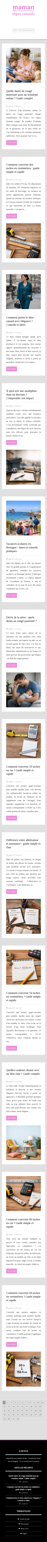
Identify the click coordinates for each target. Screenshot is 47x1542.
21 (4, 1411)
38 (40, 1415)
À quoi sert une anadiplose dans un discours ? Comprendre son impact (21, 394)
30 (4, 1415)
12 (4, 1406)
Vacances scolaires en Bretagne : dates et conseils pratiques (22, 547)
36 (31, 1415)
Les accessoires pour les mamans (29, 1461)
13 (9, 1406)
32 (13, 1415)
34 (22, 1415)
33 (18, 1415)
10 (38, 1402)
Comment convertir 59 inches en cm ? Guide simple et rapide (23, 770)
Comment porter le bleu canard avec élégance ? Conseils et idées (20, 321)
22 (9, 1411)
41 (13, 1419)
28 (35, 1411)
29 (40, 1411)
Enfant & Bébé (24, 1519)
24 (18, 1411)
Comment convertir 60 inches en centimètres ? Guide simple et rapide (23, 1296)
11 (42, 1402)
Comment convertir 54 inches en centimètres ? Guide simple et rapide (23, 996)
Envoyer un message (23, 30)
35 (26, 1415)
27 (31, 1411)
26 (26, 1411)
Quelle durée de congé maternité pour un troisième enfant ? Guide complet (22, 95)
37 (35, 1415)
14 (13, 1406)
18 (31, 1406)
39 (4, 1419)
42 (18, 1419)
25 (22, 1411)
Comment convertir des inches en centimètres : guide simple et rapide (23, 168)
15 (18, 1406)
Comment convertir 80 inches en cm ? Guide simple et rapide (23, 1223)
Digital (25, 1533)
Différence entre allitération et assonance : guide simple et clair (23, 844)
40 (9, 1419)
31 (9, 1415)
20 (40, 1406)
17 (26, 1406)
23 (13, 1411)
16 (22, 1406)
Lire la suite (11, 142)
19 (35, 1406)
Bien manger (25, 1524)
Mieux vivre (24, 1529)
